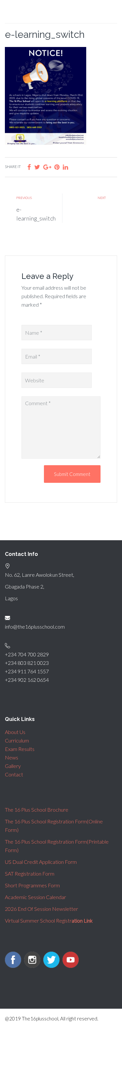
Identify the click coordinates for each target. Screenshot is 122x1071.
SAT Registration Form (29, 873)
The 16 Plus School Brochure (36, 809)
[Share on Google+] (47, 167)
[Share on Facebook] (29, 167)
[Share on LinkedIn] (65, 167)
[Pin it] (57, 167)
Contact (14, 774)
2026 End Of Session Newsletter (41, 909)
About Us (15, 732)
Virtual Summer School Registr (49, 920)
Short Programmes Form (32, 885)
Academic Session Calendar (35, 897)
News (11, 757)
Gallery (13, 766)
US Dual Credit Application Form (41, 862)
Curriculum (17, 740)
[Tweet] (37, 167)
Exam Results (19, 749)
